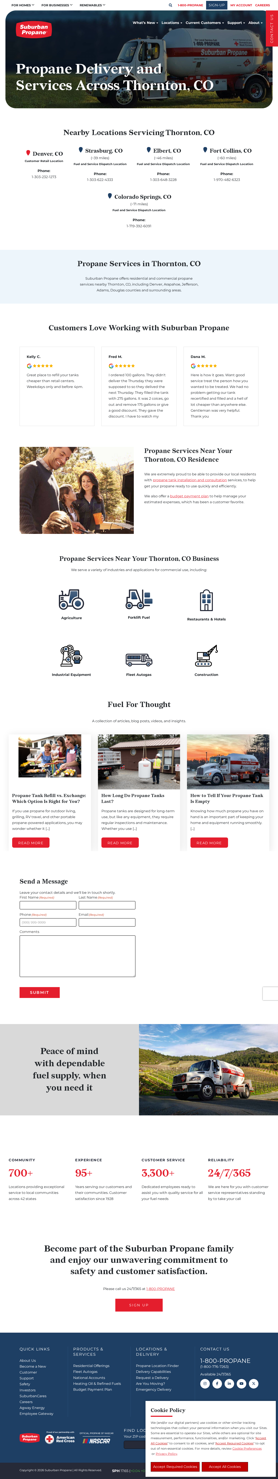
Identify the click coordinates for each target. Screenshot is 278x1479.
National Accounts (89, 1378)
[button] (170, 5)
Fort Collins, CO (231, 151)
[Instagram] (205, 1384)
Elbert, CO (167, 151)
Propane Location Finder (157, 1366)
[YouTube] (241, 1384)
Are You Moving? (150, 1384)
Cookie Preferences (247, 1448)
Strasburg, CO (104, 151)
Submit (39, 992)
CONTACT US (272, 28)
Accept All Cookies (225, 1467)
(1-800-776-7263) (214, 1367)
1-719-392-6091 (139, 226)
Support (234, 23)
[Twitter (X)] (253, 1384)
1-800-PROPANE (190, 5)
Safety (25, 1384)
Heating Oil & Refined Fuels (97, 1384)
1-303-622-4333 (100, 180)
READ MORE (30, 843)
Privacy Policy (166, 1454)
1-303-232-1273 (44, 177)
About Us (28, 1361)
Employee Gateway (36, 1414)
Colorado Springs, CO (142, 197)
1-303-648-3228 (163, 180)
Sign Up (139, 1305)
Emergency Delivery (153, 1389)
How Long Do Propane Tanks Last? (132, 798)
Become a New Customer (33, 1369)
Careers (262, 5)
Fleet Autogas (85, 1372)
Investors (28, 1390)
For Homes (21, 5)
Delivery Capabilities (153, 1372)
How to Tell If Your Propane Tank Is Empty (226, 798)
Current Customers (203, 23)
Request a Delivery (152, 1378)
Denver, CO (48, 153)
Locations (170, 23)
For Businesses (55, 5)
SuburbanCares (33, 1396)
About (254, 23)
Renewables (91, 5)
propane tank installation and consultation (190, 480)
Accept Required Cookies (175, 1467)
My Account (241, 5)
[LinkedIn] (229, 1384)
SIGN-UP (217, 5)
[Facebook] (217, 1384)
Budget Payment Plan (92, 1389)
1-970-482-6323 (227, 180)
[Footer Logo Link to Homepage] (30, 1437)
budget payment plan (189, 496)
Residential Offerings (91, 1366)
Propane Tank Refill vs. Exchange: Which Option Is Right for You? (49, 798)
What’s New (144, 23)
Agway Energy (32, 1408)
